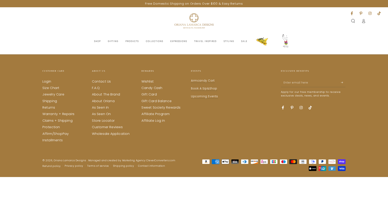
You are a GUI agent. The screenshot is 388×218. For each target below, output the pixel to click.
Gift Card (149, 94)
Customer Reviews (107, 127)
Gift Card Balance (156, 101)
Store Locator (103, 120)
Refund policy (51, 166)
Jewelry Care (53, 94)
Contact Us (101, 81)
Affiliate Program (155, 114)
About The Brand (106, 94)
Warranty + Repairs (58, 114)
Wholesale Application (111, 133)
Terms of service (98, 166)
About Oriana (103, 101)
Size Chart (50, 88)
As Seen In (100, 107)
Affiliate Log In (153, 120)
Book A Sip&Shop (204, 88)
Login (46, 81)
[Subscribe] (343, 82)
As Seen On (101, 114)
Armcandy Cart (203, 81)
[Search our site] (353, 21)
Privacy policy (74, 166)
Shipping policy (123, 166)
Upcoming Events (204, 96)
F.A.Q (96, 88)
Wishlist (147, 81)
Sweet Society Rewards (161, 107)
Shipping (49, 101)
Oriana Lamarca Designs (70, 160)
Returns (48, 107)
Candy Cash (151, 88)
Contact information (151, 166)
